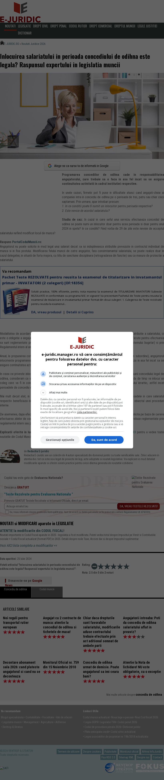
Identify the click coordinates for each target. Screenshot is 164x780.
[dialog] (82, 390)
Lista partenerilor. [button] (87, 412)
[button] (82, 392)
